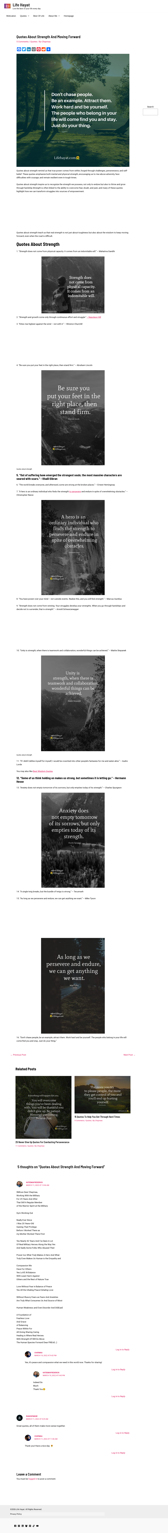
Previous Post (18, 1055)
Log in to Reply (122, 1349)
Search (150, 107)
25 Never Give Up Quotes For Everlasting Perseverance (42, 1142)
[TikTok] (34, 1526)
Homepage (69, 16)
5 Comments (22, 41)
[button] (28, 16)
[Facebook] (15, 1526)
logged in (33, 1479)
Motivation (11, 16)
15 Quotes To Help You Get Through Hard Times (97, 1116)
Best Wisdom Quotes (43, 771)
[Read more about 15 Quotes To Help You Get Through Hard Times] (102, 1094)
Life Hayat (21, 4)
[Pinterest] (30, 1526)
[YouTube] (37, 1526)
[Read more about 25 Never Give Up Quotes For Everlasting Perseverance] (43, 1107)
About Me (52, 16)
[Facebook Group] (26, 1526)
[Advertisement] (72, 213)
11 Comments (20, 1146)
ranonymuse (32, 1416)
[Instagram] (19, 1526)
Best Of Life (38, 16)
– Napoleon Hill (94, 317)
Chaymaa (38, 1353)
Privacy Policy (16, 1514)
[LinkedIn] (23, 1526)
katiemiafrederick (34, 1182)
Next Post (129, 1055)
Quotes (23, 16)
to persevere (75, 491)
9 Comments (79, 1121)
